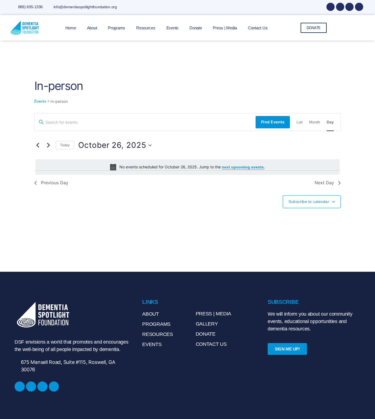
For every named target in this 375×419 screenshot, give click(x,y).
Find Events (272, 122)
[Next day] (48, 145)
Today (65, 145)
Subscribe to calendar (309, 201)
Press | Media (225, 28)
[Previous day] (37, 145)
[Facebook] (330, 7)
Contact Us (257, 28)
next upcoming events (243, 167)
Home (70, 28)
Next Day (324, 182)
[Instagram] (340, 7)
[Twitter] (359, 7)
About (92, 28)
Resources (145, 28)
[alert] (187, 167)
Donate (195, 28)
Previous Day (54, 182)
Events (172, 28)
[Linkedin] (349, 7)
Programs (116, 28)
